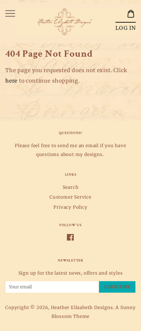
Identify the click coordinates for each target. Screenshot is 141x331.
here (11, 80)
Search (71, 187)
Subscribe (117, 287)
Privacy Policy (70, 207)
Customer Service (70, 197)
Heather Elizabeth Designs (82, 307)
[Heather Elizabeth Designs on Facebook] (70, 239)
